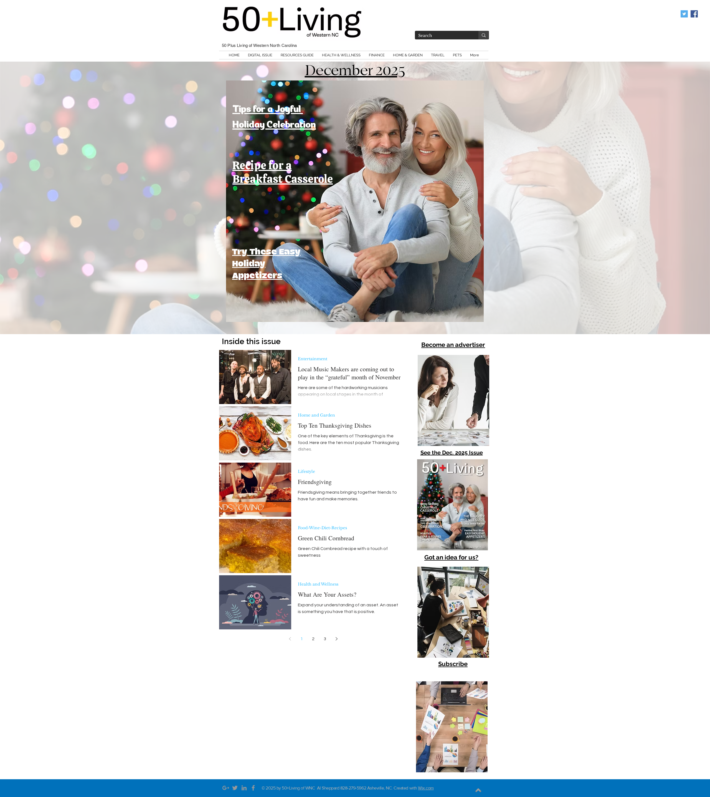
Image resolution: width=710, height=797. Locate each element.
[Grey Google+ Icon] (225, 787)
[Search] (483, 35)
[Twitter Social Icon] (684, 13)
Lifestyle (306, 471)
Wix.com (426, 788)
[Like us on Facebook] (694, 13)
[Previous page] (290, 639)
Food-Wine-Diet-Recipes (322, 528)
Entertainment (312, 359)
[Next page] (336, 639)
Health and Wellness (318, 584)
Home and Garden (316, 415)
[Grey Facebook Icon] (253, 787)
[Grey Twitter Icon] (235, 787)
